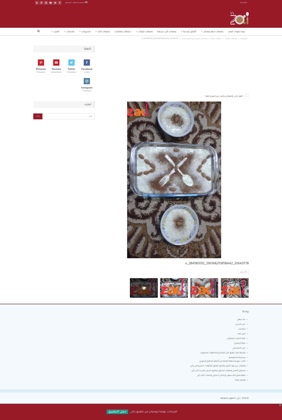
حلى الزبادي (240, 324)
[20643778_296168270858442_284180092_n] (235, 288)
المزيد (56, 32)
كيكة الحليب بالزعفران (236, 339)
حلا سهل (241, 320)
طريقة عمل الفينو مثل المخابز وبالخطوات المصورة (222, 353)
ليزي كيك (241, 334)
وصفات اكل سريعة (166, 32)
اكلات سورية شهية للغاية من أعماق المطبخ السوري (222, 361)
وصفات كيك (104, 32)
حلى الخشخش (239, 348)
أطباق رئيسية (189, 32)
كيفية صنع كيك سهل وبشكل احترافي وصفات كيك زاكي (221, 375)
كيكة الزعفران (239, 343)
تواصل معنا (240, 380)
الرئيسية (243, 3)
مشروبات (86, 32)
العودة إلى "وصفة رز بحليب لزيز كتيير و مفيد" (224, 96)
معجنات (70, 32)
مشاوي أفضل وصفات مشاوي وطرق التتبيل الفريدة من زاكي (218, 371)
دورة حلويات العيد (236, 32)
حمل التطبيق (117, 412)
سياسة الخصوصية (237, 358)
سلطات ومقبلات (122, 32)
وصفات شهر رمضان (213, 32)
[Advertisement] (174, 70)
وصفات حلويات (145, 32)
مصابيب (241, 329)
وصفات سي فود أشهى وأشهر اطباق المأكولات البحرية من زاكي (217, 366)
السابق (243, 272)
